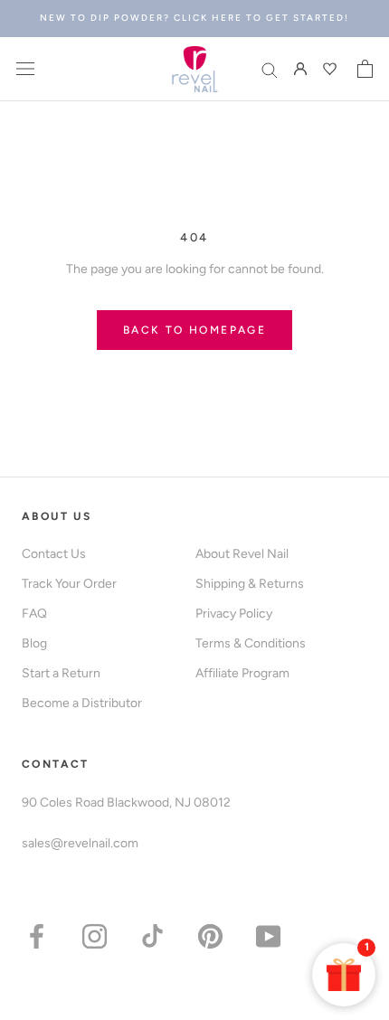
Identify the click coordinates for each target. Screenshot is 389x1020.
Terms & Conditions (250, 643)
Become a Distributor (82, 703)
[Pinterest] (210, 935)
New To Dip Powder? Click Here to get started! (194, 18)
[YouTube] (268, 935)
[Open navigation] (25, 69)
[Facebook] (36, 935)
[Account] (300, 69)
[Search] (269, 69)
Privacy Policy (233, 613)
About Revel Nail (242, 554)
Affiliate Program (242, 673)
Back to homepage (194, 330)
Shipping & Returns (249, 583)
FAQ (34, 613)
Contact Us (54, 554)
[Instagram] (94, 935)
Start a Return (61, 673)
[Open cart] (365, 69)
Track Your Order (69, 583)
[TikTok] (152, 935)
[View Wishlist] (332, 69)
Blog (34, 643)
